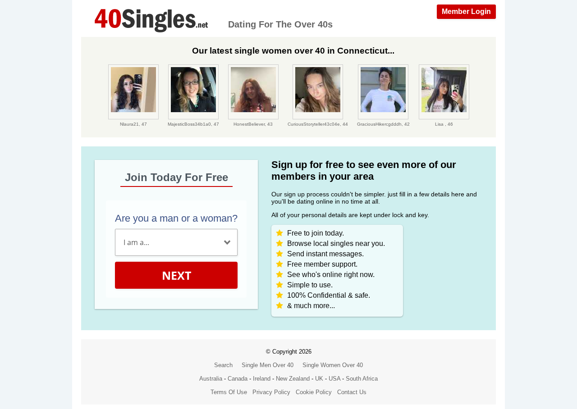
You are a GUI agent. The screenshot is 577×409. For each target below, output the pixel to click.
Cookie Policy (314, 392)
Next (176, 275)
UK (319, 378)
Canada (237, 378)
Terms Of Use (229, 392)
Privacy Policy (271, 392)
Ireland (261, 378)
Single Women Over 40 (332, 365)
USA (334, 378)
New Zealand (293, 378)
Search (223, 365)
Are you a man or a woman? (176, 218)
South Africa (362, 378)
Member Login (466, 11)
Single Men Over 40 (267, 365)
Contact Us (351, 392)
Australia (210, 378)
